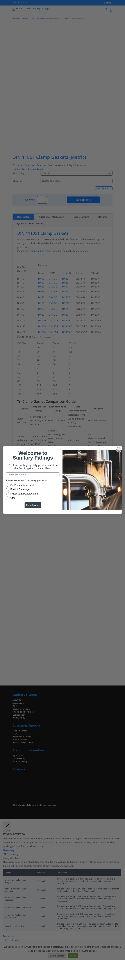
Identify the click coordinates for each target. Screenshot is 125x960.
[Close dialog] (119, 449)
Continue (33, 505)
